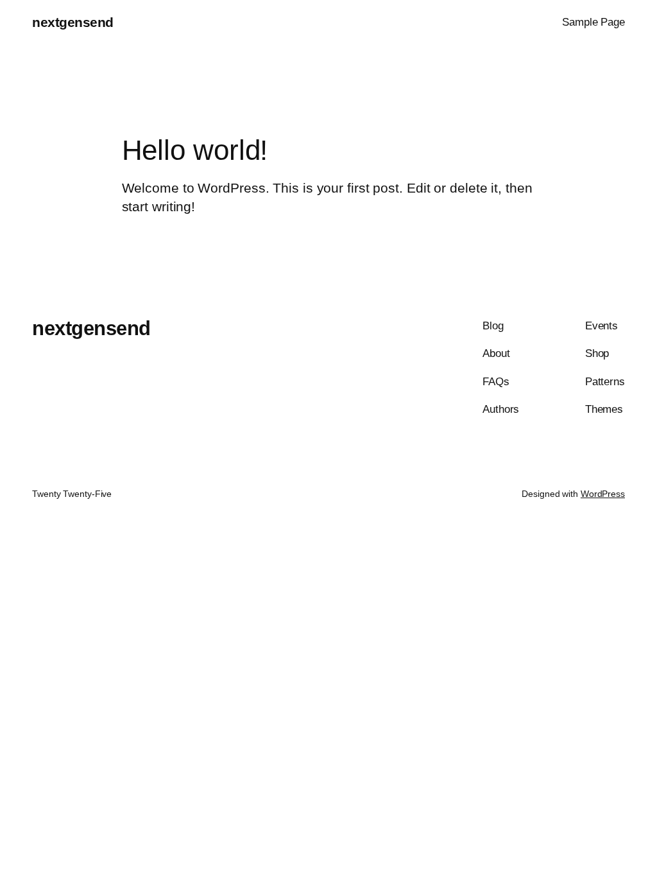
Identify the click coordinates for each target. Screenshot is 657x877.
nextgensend (73, 22)
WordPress (603, 494)
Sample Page (593, 21)
